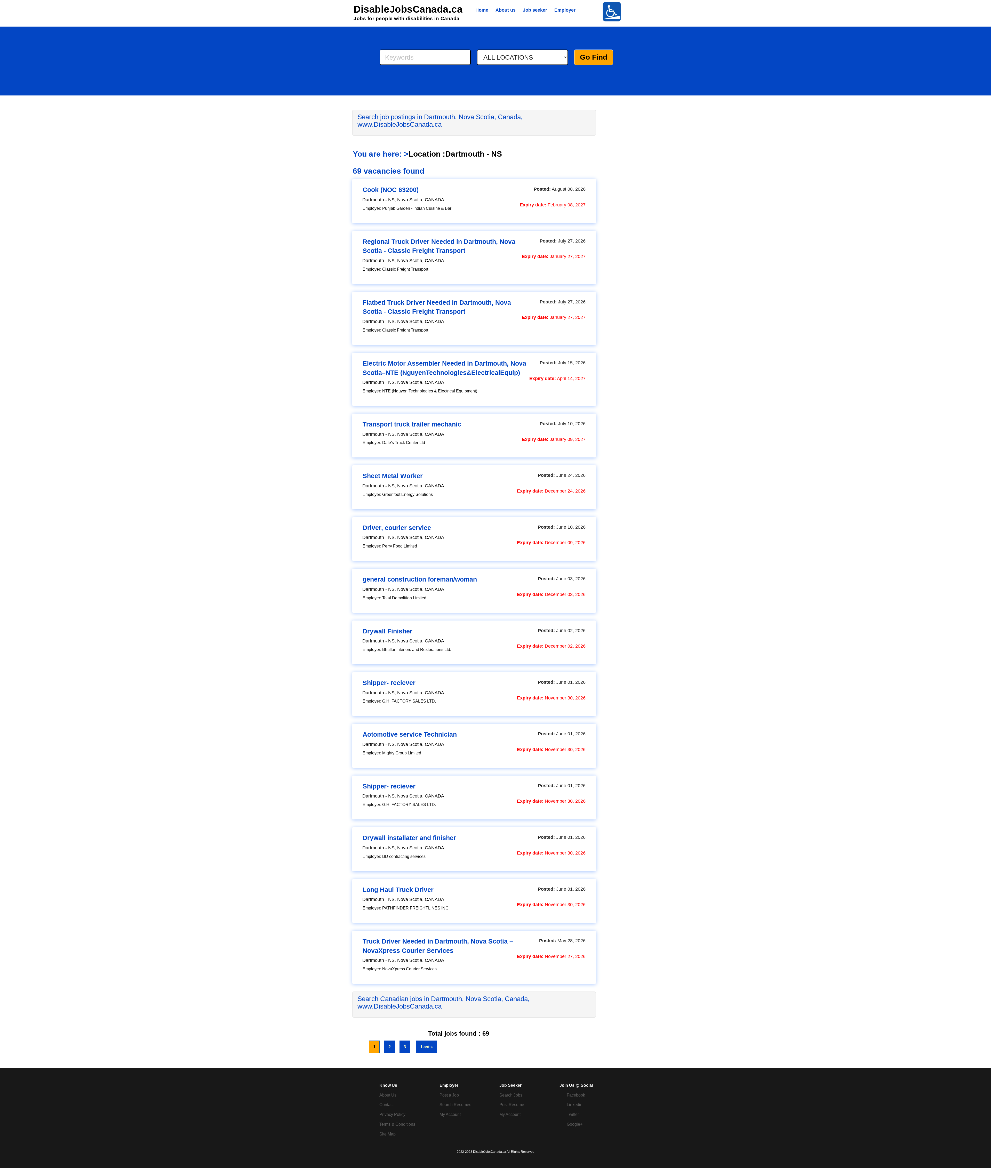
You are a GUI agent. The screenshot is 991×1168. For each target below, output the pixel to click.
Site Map (387, 1134)
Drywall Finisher (387, 631)
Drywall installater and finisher (409, 837)
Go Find (593, 57)
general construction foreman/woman (420, 579)
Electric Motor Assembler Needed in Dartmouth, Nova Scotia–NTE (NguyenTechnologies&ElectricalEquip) (444, 368)
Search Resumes (455, 1104)
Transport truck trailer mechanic (412, 424)
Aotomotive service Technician (410, 734)
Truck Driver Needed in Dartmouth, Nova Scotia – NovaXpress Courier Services (438, 946)
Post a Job (449, 1095)
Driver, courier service (397, 527)
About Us (387, 1095)
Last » (426, 1047)
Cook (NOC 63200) (391, 189)
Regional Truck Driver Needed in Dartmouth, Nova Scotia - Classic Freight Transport (439, 246)
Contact (386, 1104)
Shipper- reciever (389, 682)
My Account (450, 1114)
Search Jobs (510, 1095)
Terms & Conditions (397, 1124)
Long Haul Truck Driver (398, 889)
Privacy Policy (392, 1114)
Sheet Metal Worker (393, 475)
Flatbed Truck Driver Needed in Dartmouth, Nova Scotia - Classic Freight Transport (437, 307)
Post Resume (511, 1104)
